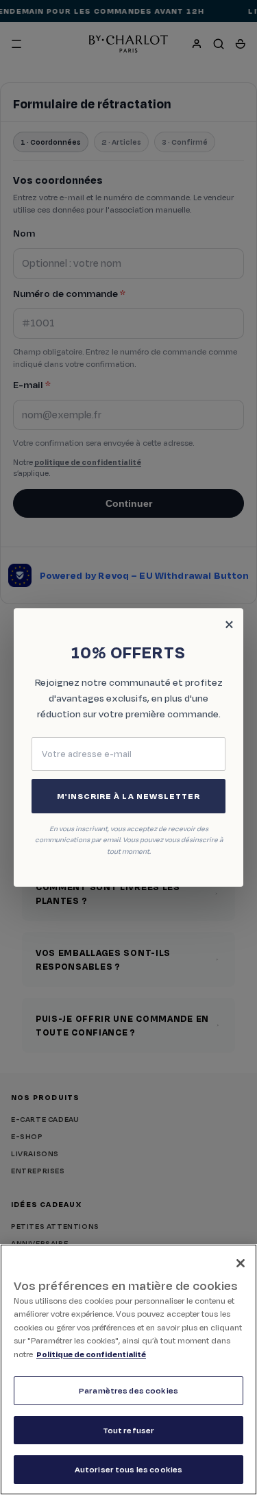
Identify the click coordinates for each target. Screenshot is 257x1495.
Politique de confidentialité (91, 1354)
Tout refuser (129, 1430)
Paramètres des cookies (128, 1390)
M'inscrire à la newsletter (128, 796)
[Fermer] (240, 1263)
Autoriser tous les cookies (128, 1469)
